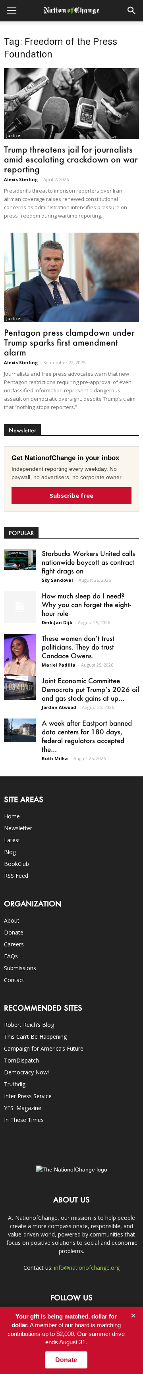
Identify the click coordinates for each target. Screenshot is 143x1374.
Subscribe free (71, 495)
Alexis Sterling (21, 179)
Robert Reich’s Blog (29, 1024)
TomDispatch (21, 1060)
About (11, 920)
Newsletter (18, 828)
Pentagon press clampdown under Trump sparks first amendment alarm (69, 342)
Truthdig (14, 1084)
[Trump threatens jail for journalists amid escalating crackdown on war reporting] (71, 103)
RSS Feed (16, 875)
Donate (13, 932)
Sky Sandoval (57, 580)
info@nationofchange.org (87, 1267)
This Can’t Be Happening (35, 1036)
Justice (13, 135)
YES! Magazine (22, 1108)
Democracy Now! (26, 1072)
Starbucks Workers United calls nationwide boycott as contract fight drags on (88, 562)
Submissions (20, 968)
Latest (12, 840)
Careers (14, 944)
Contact (14, 980)
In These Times (24, 1120)
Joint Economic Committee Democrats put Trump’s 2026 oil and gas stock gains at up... (90, 689)
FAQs (11, 956)
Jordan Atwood (59, 707)
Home (12, 816)
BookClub (16, 864)
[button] (132, 10)
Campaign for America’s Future (43, 1048)
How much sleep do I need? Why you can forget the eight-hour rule (86, 604)
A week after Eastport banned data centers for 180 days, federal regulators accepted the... (87, 736)
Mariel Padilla (58, 665)
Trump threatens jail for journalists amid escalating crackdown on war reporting (71, 159)
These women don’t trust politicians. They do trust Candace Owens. (78, 647)
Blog (10, 852)
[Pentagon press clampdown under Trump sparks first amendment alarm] (71, 278)
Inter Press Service (28, 1096)
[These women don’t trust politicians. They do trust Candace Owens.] (20, 657)
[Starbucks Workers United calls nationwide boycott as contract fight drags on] (20, 559)
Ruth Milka (55, 758)
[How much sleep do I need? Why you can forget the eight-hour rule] (20, 607)
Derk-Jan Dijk (57, 622)
